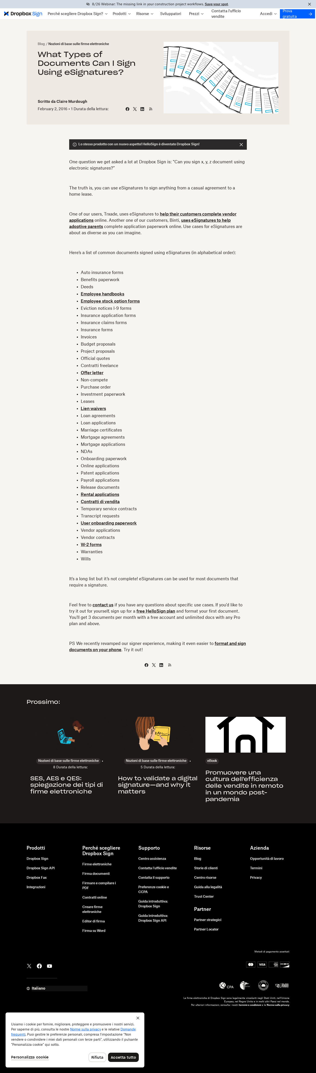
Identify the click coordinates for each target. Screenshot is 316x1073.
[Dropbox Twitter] (29, 965)
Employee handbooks (102, 294)
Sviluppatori (170, 14)
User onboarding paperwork (109, 523)
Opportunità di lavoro (267, 858)
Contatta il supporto (153, 877)
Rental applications (100, 494)
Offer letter (92, 373)
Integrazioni (36, 887)
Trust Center (204, 896)
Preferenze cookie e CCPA (153, 890)
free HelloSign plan (155, 611)
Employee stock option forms (110, 301)
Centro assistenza (152, 858)
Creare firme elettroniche (92, 910)
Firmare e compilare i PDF (99, 886)
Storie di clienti (206, 868)
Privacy (256, 877)
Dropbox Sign (37, 858)
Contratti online (94, 897)
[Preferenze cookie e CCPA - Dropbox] (75, 1039)
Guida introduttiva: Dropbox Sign (153, 904)
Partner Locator (206, 929)
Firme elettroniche (97, 864)
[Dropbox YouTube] (49, 965)
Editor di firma (93, 921)
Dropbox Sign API (41, 868)
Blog (41, 44)
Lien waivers (93, 409)
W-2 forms (91, 545)
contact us (103, 605)
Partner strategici (207, 920)
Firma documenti (96, 873)
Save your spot (216, 4)
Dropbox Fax (37, 877)
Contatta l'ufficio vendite (226, 13)
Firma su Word (93, 931)
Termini (256, 868)
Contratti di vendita (100, 502)
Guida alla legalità (208, 887)
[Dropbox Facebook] (39, 965)
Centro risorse (205, 877)
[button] (77, 13)
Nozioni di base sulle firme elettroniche (78, 44)
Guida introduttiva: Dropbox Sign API (153, 918)
